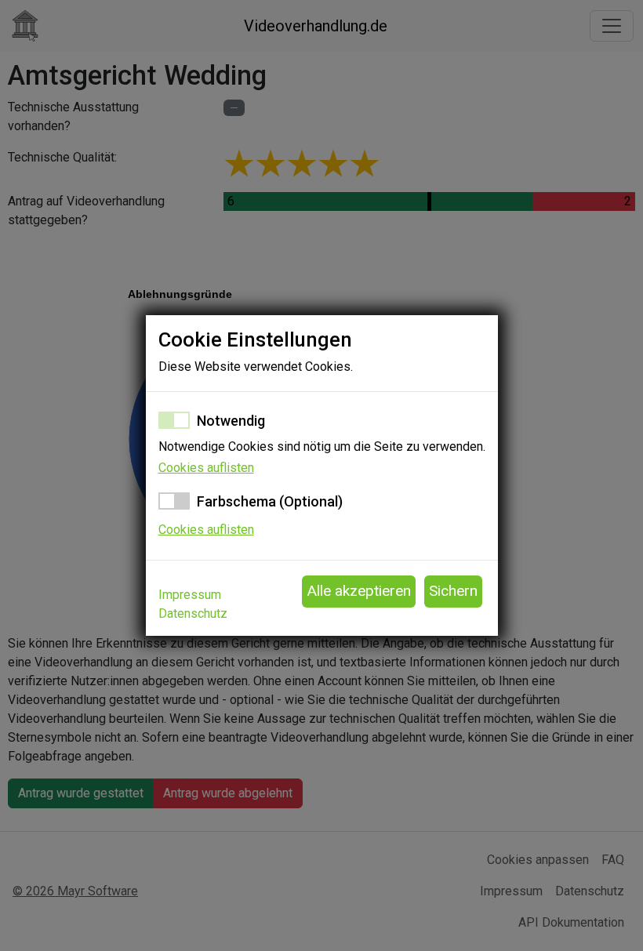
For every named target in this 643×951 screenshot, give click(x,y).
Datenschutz (192, 613)
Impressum (189, 594)
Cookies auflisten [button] (206, 467)
